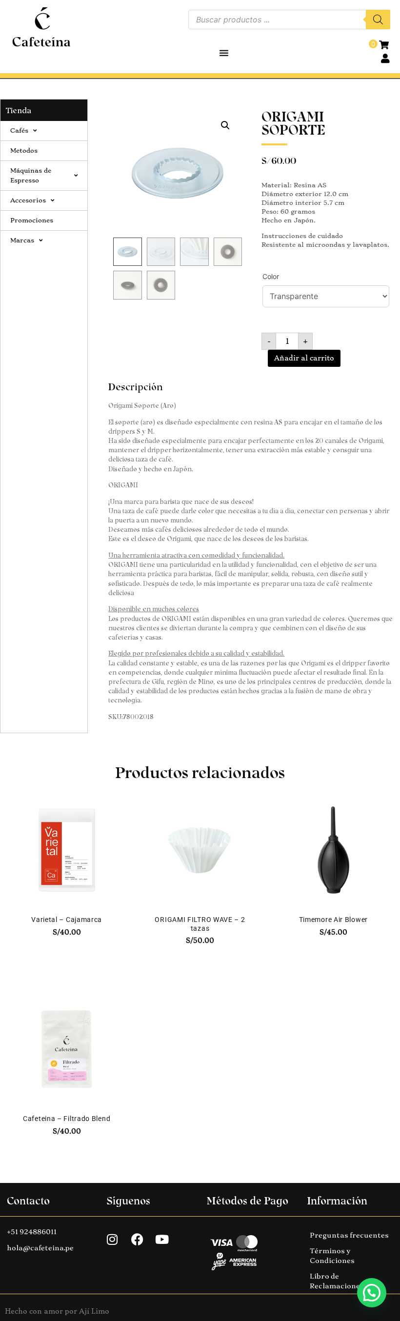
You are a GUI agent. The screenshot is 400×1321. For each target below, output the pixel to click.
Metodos (24, 150)
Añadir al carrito (304, 358)
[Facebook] (137, 1239)
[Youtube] (162, 1239)
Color (270, 276)
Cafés (19, 130)
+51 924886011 (32, 1232)
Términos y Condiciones (332, 1255)
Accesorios (28, 200)
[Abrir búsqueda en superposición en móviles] (289, 19)
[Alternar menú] (224, 53)
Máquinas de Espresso (30, 175)
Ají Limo (94, 1311)
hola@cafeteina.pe (40, 1248)
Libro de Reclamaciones (337, 1281)
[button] (225, 125)
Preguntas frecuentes (349, 1235)
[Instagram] (112, 1239)
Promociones (31, 220)
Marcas (22, 240)
